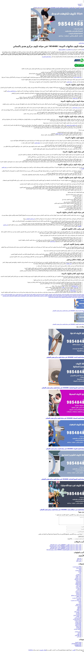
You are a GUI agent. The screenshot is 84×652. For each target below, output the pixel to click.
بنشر (80, 572)
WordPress (30, 650)
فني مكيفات (68, 263)
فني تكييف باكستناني (26, 295)
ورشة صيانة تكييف (52, 297)
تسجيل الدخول (78, 642)
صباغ (80, 602)
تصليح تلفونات (78, 582)
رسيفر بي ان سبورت (76, 597)
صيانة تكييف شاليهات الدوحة (35, 294)
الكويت (73, 650)
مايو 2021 (79, 558)
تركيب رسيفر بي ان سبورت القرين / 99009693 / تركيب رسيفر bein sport (65, 544)
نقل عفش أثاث (78, 635)
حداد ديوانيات (78, 592)
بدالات (63, 287)
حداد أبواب (79, 589)
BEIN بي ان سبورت (77, 566)
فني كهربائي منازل (77, 615)
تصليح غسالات (78, 584)
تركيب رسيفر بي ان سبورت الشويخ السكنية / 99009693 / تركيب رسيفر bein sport (64, 549)
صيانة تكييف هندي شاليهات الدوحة (62, 295)
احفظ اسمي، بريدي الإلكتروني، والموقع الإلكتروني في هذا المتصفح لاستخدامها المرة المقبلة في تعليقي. (60, 534)
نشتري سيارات (78, 631)
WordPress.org (78, 646)
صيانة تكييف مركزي (25, 294)
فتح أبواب (79, 606)
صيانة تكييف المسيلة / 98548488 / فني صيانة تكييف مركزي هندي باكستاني (65, 418)
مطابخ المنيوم (78, 624)
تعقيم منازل (72, 289)
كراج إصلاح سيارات (77, 619)
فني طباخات (78, 612)
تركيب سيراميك (78, 579)
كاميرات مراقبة (78, 617)
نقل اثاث (79, 632)
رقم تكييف (79, 599)
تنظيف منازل (73, 291)
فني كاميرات (78, 614)
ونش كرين (79, 636)
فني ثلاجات (79, 610)
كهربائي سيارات (78, 620)
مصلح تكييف (66, 297)
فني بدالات (75, 287)
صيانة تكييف (81, 43)
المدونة (79, 5)
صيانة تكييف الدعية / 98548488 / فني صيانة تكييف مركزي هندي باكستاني (65, 357)
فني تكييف (75, 98)
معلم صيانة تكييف (60, 297)
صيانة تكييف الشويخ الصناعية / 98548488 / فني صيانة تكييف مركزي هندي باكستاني (62, 479)
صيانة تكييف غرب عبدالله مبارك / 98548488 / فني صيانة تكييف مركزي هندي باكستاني (62, 509)
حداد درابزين (78, 590)
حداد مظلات (78, 596)
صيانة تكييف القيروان (46, 56)
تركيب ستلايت (78, 577)
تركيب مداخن (78, 580)
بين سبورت (79, 574)
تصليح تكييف (37, 142)
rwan (83, 49)
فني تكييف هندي (59, 133)
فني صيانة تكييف (76, 107)
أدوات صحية (78, 567)
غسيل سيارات (78, 605)
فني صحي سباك (77, 611)
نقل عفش (79, 634)
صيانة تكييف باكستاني (62, 294)
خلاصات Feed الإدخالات (76, 643)
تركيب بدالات (78, 576)
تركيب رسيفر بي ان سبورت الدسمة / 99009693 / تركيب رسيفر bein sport (65, 548)
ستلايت (79, 601)
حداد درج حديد (78, 591)
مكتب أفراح (78, 627)
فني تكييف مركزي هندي (71, 125)
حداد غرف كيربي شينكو (76, 595)
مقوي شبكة (78, 626)
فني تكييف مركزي (77, 77)
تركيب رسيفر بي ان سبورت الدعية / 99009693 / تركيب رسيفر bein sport (65, 547)
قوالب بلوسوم (43, 650)
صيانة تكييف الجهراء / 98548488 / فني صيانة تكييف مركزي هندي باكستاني (65, 448)
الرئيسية (79, 4)
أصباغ (80, 569)
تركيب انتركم (78, 575)
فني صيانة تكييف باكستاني (73, 297)
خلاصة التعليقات (77, 644)
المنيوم (79, 571)
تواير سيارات (78, 587)
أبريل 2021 (79, 559)
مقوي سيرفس (78, 625)
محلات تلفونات (78, 622)
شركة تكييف (52, 241)
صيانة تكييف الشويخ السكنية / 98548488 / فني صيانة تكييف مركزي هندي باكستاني (63, 387)
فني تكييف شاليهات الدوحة (16, 295)
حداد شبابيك (78, 594)
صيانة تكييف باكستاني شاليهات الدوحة (49, 294)
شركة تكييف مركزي (11, 91)
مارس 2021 (78, 561)
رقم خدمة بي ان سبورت (76, 600)
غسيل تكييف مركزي (46, 295)
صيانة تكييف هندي (73, 295)
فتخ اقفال (79, 607)
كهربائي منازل (78, 621)
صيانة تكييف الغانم (70, 294)
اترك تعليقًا (61, 49)
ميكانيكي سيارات (77, 629)
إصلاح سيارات (78, 570)
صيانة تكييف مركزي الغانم (15, 294)
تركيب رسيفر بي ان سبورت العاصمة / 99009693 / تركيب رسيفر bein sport (65, 545)
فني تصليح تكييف (38, 295)
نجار (80, 630)
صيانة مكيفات (52, 295)
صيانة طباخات (74, 286)
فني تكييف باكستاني (30, 218)
